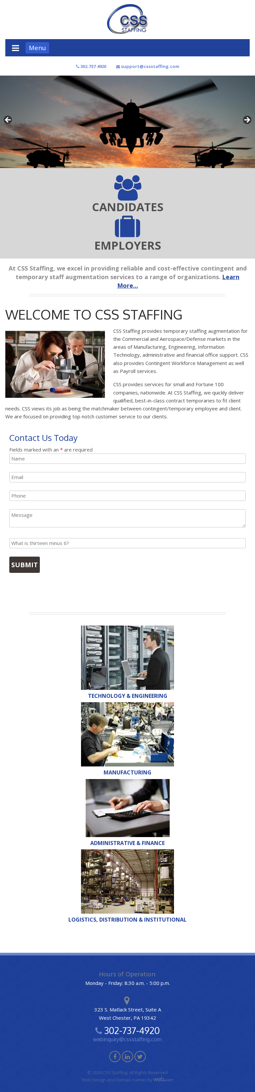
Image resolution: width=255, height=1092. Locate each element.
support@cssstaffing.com (149, 66)
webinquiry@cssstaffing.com (127, 1039)
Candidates (127, 206)
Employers (127, 245)
